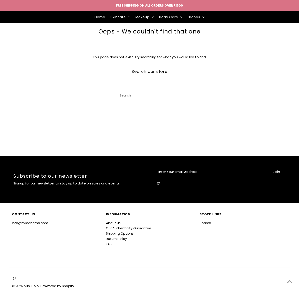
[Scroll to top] (290, 281)
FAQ (109, 244)
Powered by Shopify (58, 286)
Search (205, 223)
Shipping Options (120, 233)
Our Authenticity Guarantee (128, 228)
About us (113, 223)
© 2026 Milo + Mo (26, 286)
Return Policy (116, 238)
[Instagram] (158, 184)
